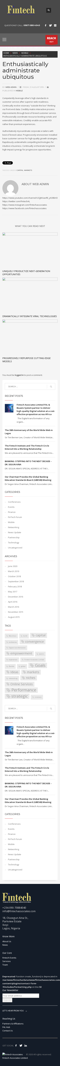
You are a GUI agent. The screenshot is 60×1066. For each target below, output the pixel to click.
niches (30, 678)
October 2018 (14, 576)
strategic (19, 696)
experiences (13, 660)
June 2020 (12, 566)
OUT (51, 39)
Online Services (21, 684)
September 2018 (16, 581)
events (41, 654)
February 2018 (15, 586)
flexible (11, 666)
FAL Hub (6, 1027)
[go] (51, 386)
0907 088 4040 (32, 25)
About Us (6, 941)
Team (5, 964)
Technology (13, 542)
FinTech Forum (15, 517)
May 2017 (12, 591)
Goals (40, 665)
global (23, 666)
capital (20, 170)
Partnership (14, 537)
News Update (14, 532)
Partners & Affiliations (13, 1023)
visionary (38, 697)
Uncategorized (15, 547)
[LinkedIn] (25, 1045)
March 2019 (13, 571)
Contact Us (7, 1030)
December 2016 (15, 596)
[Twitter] (50, 25)
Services (6, 961)
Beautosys (12, 636)
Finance (12, 512)
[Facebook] (45, 25)
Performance (23, 690)
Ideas (14, 672)
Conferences (14, 501)
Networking (13, 527)
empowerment (21, 653)
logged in (19, 375)
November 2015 (15, 611)
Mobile (24, 53)
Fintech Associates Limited (34, 660)
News (15, 53)
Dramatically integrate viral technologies (29, 316)
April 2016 (12, 601)
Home (6, 53)
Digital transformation (17, 648)
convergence (34, 641)
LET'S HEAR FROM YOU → (14, 1010)
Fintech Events (9, 957)
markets (28, 170)
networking (13, 678)
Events (11, 507)
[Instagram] (55, 25)
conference (13, 642)
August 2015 (14, 617)
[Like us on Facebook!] (16, 1045)
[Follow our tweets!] (20, 1045)
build (25, 636)
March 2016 (13, 606)
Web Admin (11, 87)
